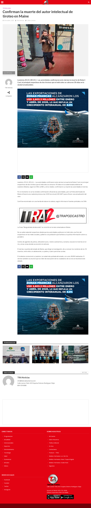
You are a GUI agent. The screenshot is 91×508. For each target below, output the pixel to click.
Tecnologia (7, 8)
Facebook (7, 480)
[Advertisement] (52, 160)
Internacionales (8, 443)
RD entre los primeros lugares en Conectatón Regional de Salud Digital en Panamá (45, 353)
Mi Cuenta (52, 436)
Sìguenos (52, 466)
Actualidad (7, 439)
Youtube (6, 483)
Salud (5, 456)
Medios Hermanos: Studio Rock (58, 462)
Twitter (6, 486)
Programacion (8, 436)
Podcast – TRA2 (54, 453)
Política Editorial (54, 443)
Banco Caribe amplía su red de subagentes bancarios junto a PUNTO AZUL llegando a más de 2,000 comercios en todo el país (16, 353)
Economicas (7, 459)
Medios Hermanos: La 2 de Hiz (58, 456)
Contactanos (53, 449)
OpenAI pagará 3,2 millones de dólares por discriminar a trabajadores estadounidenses (75, 353)
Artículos (6, 462)
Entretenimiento (9, 449)
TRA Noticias (20, 20)
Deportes (7, 446)
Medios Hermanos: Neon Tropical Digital (61, 459)
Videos (6, 466)
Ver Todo (84, 372)
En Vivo (51, 446)
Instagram (7, 489)
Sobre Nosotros (54, 439)
